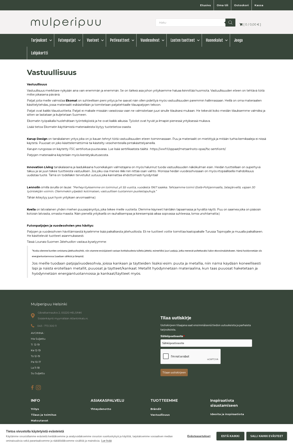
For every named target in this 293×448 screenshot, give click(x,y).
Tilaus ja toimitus (43, 414)
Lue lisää (106, 440)
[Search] (230, 23)
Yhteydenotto (101, 409)
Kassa (259, 5)
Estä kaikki (230, 436)
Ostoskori (241, 5)
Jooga (238, 40)
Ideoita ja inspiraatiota (227, 414)
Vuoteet (93, 40)
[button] (50, 40)
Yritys (35, 409)
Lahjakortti (39, 53)
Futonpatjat (67, 40)
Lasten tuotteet (183, 40)
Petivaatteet (120, 40)
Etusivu (205, 5)
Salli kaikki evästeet (266, 436)
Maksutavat (39, 420)
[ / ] (252, 24)
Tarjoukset (39, 40)
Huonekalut (214, 40)
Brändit (155, 409)
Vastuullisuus (160, 414)
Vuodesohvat (150, 40)
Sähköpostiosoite (172, 336)
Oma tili (222, 5)
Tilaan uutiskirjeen (174, 372)
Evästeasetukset (198, 436)
